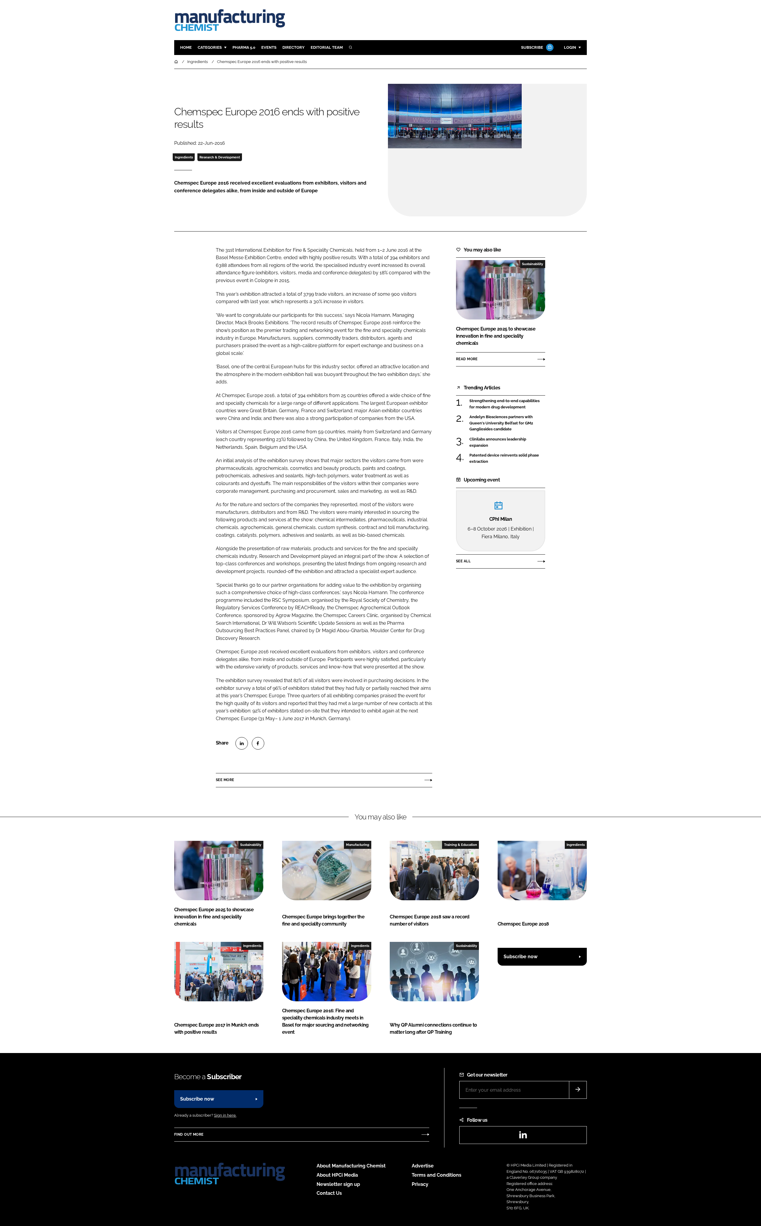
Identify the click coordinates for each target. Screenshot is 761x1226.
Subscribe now (520, 956)
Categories (210, 47)
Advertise (423, 1166)
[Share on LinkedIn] (241, 743)
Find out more (188, 1134)
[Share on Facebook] (258, 743)
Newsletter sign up (338, 1184)
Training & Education (460, 844)
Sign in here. (225, 1115)
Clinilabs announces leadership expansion (507, 442)
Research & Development (219, 157)
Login (570, 47)
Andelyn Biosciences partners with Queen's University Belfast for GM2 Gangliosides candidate (507, 423)
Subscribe (532, 47)
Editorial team (327, 47)
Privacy (420, 1184)
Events (268, 47)
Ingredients (184, 157)
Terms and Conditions (436, 1175)
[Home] (176, 61)
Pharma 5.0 (243, 47)
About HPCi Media (337, 1175)
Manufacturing (357, 844)
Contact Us (329, 1193)
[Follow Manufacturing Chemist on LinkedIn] (523, 1137)
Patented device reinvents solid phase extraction (507, 458)
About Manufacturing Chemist (351, 1166)
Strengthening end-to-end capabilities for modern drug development (507, 404)
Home (186, 47)
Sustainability (532, 264)
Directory (293, 47)
